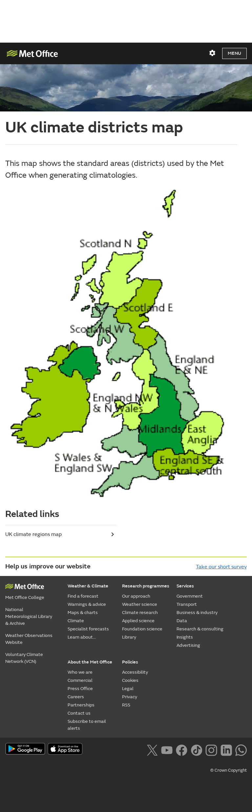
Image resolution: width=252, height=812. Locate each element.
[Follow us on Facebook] (181, 749)
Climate (76, 621)
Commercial (80, 680)
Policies (130, 662)
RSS (126, 705)
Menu (234, 53)
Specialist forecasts (88, 629)
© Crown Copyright (228, 770)
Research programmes (145, 586)
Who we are (80, 672)
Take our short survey (221, 567)
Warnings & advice (87, 604)
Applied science (138, 621)
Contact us (79, 713)
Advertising (188, 645)
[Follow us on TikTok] (196, 749)
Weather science (139, 604)
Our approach (136, 596)
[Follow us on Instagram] (211, 749)
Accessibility (135, 672)
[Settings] (212, 53)
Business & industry (197, 612)
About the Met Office (90, 662)
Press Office (80, 688)
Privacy (129, 697)
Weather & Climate (88, 586)
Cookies (130, 680)
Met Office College (24, 597)
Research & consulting (200, 629)
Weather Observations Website (28, 639)
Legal (128, 688)
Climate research (140, 612)
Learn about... (82, 637)
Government (190, 596)
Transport (187, 604)
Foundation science (142, 629)
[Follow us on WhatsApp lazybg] (241, 749)
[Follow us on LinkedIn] (226, 749)
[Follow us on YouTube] (167, 749)
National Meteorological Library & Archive (28, 616)
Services (185, 586)
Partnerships (81, 705)
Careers (76, 697)
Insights (185, 637)
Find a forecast (83, 596)
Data (182, 621)
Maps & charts (83, 612)
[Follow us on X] (152, 749)
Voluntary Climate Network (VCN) (24, 658)
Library (129, 637)
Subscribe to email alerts (87, 725)
